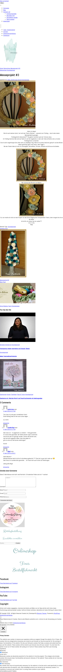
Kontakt (5, 32)
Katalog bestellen (11, 14)
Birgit (9, 451)
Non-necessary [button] (4, 662)
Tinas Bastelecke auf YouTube (8, 600)
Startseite (6, 8)
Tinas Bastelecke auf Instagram (9, 591)
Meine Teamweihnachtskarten (8, 356)
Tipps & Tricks (21, 394)
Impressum (6, 35)
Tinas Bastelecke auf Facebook (9, 583)
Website (2, 497)
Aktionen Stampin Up (5, 345)
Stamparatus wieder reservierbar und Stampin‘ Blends (15, 348)
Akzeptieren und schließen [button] (7, 625)
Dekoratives (3, 70)
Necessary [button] (3, 650)
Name (2, 490)
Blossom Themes (42, 613)
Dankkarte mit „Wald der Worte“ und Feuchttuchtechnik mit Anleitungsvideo (21, 398)
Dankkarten (3, 394)
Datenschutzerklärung (9, 33)
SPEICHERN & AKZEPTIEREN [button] (8, 671)
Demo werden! (10, 19)
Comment (2, 487)
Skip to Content (4, 1)
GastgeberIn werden (12, 17)
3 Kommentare (25, 80)
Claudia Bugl (11, 427)
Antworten (6, 423)
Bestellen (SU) (11, 16)
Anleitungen (6, 21)
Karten (9, 394)
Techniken (14, 394)
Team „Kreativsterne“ (9, 30)
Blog (4, 10)
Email (2, 493)
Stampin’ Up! (6, 12)
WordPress (57, 613)
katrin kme (11, 409)
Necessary (5, 652)
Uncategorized (11, 70)
